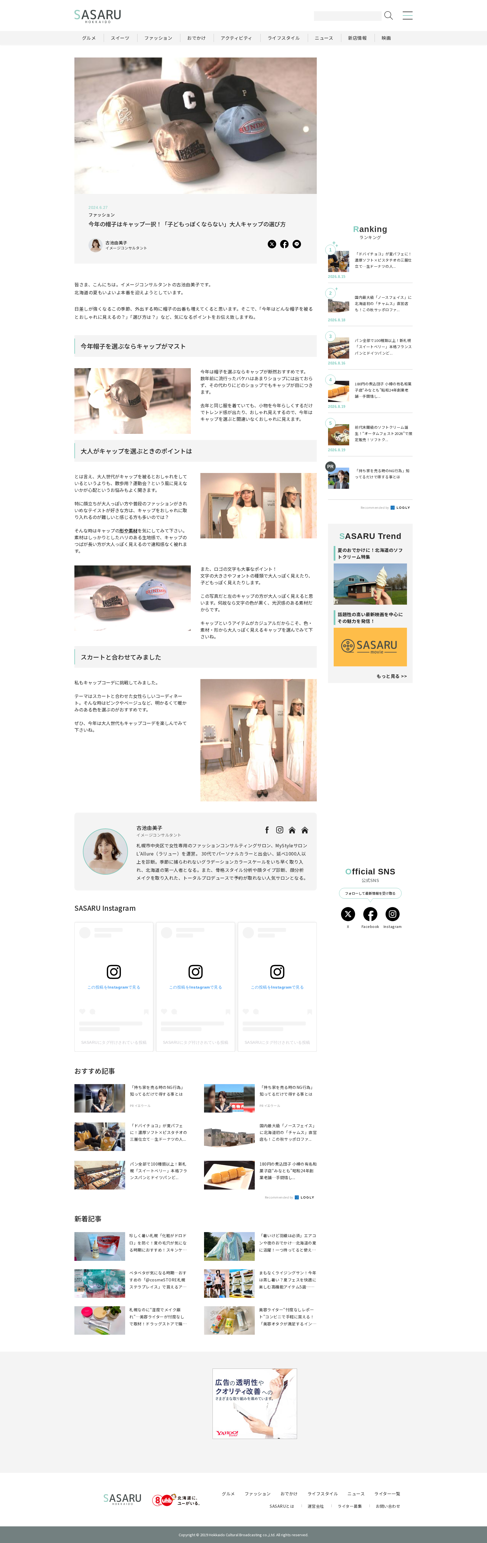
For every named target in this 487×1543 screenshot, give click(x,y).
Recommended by (279, 1197)
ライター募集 (350, 1506)
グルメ (228, 1493)
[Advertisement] (370, 93)
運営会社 (316, 1506)
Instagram (393, 926)
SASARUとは (282, 1506)
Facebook (370, 926)
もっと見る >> (392, 676)
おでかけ (289, 1493)
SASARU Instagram (105, 908)
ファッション (258, 1493)
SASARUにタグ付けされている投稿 (114, 1042)
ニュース (356, 1493)
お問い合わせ (388, 1506)
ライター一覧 (387, 1493)
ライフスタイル (322, 1493)
